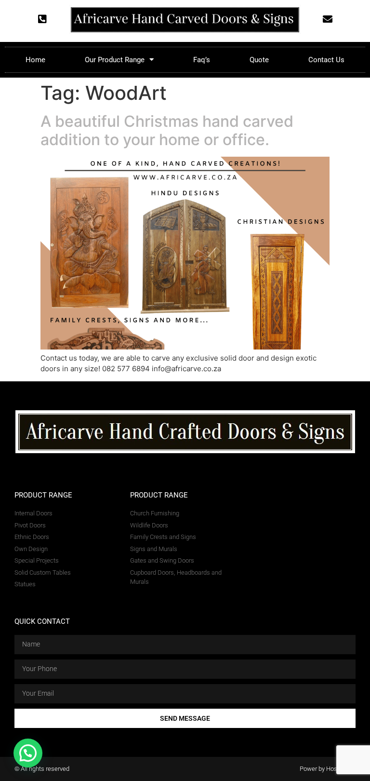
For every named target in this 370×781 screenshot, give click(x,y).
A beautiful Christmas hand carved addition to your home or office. (166, 130)
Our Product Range (115, 59)
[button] (27, 753)
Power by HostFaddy (328, 768)
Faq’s (201, 59)
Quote (259, 59)
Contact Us (326, 59)
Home (35, 59)
